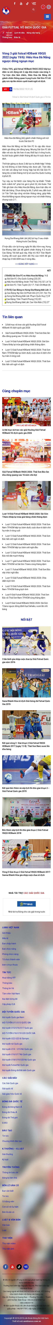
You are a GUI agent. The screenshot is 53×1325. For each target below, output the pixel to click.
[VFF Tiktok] (27, 4)
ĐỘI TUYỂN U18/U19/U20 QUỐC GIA (18, 1033)
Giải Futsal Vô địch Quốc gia (31, 97)
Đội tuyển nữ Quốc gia (12, 1044)
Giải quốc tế (7, 1088)
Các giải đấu (9, 1078)
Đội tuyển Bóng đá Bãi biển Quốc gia (18, 1070)
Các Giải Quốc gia (10, 1083)
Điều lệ (17, 37)
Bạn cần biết (8, 1191)
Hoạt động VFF (9, 978)
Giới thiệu (6, 933)
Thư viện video (9, 1243)
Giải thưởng (7, 1154)
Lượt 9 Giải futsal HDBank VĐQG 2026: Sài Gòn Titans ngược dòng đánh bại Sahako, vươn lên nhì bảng (25, 606)
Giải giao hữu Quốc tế (12, 1094)
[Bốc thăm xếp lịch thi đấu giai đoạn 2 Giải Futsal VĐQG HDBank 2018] (26, 811)
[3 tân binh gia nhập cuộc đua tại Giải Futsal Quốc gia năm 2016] (26, 640)
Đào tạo (7, 1130)
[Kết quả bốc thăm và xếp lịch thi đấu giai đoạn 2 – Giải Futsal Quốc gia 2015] (26, 769)
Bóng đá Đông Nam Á (12, 1107)
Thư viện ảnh (8, 1249)
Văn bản (6, 1225)
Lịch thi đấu (19, 33)
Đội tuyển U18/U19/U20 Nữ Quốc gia (19, 1060)
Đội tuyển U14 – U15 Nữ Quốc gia (17, 1049)
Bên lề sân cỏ (10, 1185)
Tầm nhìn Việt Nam (11, 993)
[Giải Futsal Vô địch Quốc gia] (3, 33)
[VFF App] (34, 4)
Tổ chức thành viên (11, 959)
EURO (5, 1123)
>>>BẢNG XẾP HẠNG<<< (26, 264)
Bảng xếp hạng (33, 33)
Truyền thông (10, 1167)
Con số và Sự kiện (10, 1207)
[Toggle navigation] (47, 17)
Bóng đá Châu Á (9, 1112)
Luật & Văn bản (11, 1219)
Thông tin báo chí (10, 1172)
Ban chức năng (9, 949)
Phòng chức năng (10, 954)
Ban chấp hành (9, 943)
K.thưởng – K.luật (13, 1148)
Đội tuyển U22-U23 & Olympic (15, 1038)
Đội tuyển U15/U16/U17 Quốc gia (17, 1028)
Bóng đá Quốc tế (12, 1101)
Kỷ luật (5, 1159)
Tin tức (9, 33)
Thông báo (7, 37)
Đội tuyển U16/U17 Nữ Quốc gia (16, 1054)
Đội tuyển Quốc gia (13, 1012)
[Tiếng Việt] (43, 7)
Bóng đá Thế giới (10, 1117)
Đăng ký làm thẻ (9, 1178)
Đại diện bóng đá (9, 999)
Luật (4, 1230)
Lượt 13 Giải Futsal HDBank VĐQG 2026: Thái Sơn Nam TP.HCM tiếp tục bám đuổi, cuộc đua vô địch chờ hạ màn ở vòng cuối (26, 353)
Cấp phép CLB (8, 1004)
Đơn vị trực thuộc (10, 965)
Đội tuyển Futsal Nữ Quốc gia (15, 1065)
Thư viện (7, 1238)
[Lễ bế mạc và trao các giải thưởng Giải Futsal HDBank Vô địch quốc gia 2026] (26, 411)
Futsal (15, 97)
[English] (49, 7)
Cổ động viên (8, 1201)
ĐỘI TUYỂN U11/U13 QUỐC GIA (16, 1022)
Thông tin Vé (8, 988)
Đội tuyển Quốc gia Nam (13, 1017)
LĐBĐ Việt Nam (10, 927)
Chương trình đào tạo (12, 1141)
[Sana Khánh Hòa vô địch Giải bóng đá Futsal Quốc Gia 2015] (26, 682)
